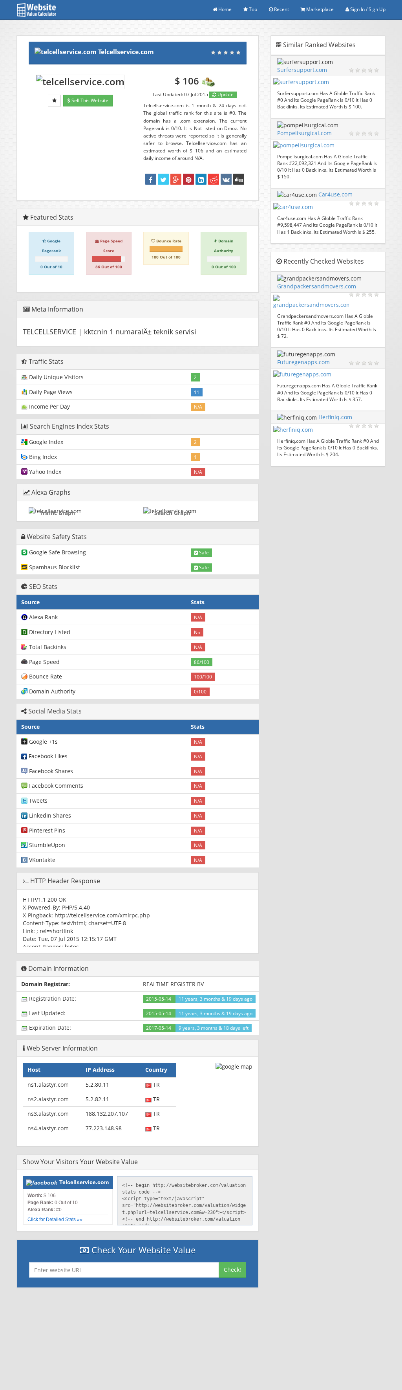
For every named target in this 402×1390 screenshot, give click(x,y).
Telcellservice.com (126, 52)
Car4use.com (335, 194)
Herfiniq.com (335, 417)
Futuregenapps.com (303, 362)
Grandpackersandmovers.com (316, 286)
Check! (232, 1269)
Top (252, 9)
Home (224, 9)
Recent (281, 9)
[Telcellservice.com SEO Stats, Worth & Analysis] (238, 179)
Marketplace (319, 9)
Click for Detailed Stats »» (54, 1219)
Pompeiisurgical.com (304, 133)
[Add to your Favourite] (54, 100)
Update (225, 94)
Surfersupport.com (302, 69)
